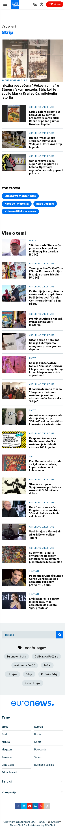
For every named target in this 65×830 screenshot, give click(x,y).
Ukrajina (12, 674)
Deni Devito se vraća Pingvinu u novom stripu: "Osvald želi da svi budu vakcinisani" (45, 512)
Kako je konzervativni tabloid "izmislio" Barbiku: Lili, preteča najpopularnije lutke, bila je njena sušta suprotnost (46, 369)
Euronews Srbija (16, 656)
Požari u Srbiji (49, 674)
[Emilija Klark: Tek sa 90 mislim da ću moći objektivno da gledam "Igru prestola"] (14, 600)
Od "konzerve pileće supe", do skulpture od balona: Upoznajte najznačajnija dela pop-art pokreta (46, 167)
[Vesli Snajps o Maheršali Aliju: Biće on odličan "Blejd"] (14, 532)
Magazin (7, 749)
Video (38, 757)
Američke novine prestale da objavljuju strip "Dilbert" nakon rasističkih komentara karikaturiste (46, 420)
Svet (4, 734)
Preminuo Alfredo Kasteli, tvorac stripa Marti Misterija (46, 321)
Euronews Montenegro (20, 195)
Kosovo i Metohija (17, 203)
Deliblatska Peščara (46, 656)
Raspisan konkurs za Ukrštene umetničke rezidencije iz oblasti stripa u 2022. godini (42, 443)
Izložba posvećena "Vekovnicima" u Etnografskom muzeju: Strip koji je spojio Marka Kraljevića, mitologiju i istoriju (30, 91)
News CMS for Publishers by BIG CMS (32, 825)
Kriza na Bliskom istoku (20, 211)
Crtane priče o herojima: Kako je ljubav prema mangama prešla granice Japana (45, 344)
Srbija (29, 674)
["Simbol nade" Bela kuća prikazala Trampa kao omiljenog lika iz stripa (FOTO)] (14, 247)
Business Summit (44, 764)
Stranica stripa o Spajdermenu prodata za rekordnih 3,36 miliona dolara (45, 489)
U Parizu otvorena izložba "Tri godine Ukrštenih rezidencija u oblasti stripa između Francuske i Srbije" (45, 395)
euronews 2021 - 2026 (31, 821)
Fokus (33, 240)
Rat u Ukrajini (45, 203)
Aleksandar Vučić (24, 665)
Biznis (37, 734)
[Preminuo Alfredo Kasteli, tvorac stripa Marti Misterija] (14, 319)
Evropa (38, 726)
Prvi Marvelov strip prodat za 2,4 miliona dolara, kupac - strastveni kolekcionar (45, 466)
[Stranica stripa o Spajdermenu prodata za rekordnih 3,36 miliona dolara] (14, 486)
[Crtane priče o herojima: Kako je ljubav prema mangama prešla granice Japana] (14, 341)
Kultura (6, 741)
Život (32, 358)
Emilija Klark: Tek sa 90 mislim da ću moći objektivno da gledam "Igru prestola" (44, 603)
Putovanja (40, 749)
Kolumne (7, 757)
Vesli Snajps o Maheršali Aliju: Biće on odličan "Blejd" (44, 534)
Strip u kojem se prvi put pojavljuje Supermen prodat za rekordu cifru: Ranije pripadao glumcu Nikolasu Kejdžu (44, 118)
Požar (47, 665)
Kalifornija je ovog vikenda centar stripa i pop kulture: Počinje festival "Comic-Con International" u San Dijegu (46, 297)
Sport (37, 741)
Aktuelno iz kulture (14, 80)
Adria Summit (9, 772)
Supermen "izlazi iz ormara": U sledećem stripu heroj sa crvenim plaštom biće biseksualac (45, 557)
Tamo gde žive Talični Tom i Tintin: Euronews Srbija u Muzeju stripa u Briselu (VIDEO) (46, 273)
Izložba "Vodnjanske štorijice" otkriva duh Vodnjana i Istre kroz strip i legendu (46, 142)
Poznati (34, 571)
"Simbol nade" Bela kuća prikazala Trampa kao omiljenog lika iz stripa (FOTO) (45, 250)
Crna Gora (8, 764)
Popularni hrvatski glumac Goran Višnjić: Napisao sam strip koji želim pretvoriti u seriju (46, 580)
